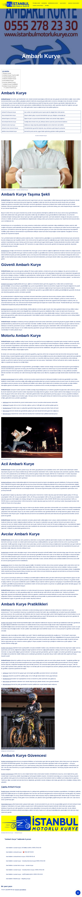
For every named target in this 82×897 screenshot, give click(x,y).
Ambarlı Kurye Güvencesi (10, 86)
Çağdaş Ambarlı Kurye (10, 87)
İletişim (47, 5)
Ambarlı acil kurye (6, 482)
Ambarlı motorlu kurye (7, 366)
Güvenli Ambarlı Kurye (9, 77)
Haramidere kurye (6, 804)
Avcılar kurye (4, 552)
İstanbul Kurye (36, 3)
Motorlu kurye (7, 414)
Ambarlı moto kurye (7, 284)
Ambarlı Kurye (7, 73)
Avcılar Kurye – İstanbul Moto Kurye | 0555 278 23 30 (28, 870)
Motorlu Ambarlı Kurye (9, 78)
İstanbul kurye (7, 408)
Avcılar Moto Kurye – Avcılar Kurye (23, 865)
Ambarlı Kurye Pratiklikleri (10, 84)
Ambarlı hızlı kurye (6, 507)
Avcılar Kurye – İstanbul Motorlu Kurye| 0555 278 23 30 (29, 861)
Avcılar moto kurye (6, 622)
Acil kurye (5, 405)
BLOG (36, 895)
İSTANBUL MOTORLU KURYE (18, 895)
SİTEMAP (30, 895)
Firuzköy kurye (5, 791)
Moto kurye (6, 411)
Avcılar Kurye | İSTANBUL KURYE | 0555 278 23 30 (27, 847)
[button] (43, 5)
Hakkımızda (44, 3)
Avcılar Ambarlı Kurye (9, 82)
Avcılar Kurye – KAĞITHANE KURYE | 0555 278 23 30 (28, 874)
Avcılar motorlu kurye (7, 761)
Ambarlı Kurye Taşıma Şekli (11, 75)
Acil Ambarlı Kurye (8, 80)
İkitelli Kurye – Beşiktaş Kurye (21, 878)
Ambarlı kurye (5, 251)
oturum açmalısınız (20, 889)
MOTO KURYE (43, 895)
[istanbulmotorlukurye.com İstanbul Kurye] (15, 4)
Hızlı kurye (5, 402)
